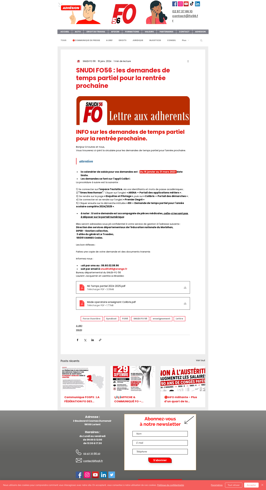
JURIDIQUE (138, 40)
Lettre (179, 318)
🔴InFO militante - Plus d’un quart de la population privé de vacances (180, 399)
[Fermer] (262, 485)
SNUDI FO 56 (140, 318)
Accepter (251, 485)
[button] (201, 40)
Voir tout (200, 360)
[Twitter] (111, 475)
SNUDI (79, 330)
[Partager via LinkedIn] (92, 339)
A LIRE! (109, 40)
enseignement (161, 318)
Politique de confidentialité (170, 485)
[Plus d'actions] (188, 61)
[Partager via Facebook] (77, 339)
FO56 (125, 318)
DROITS (122, 40)
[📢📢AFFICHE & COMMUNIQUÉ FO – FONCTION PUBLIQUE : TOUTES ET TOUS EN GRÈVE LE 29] (133, 378)
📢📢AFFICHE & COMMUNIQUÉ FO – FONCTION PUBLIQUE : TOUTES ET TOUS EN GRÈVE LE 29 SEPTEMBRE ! (131, 399)
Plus (184, 40)
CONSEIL (171, 40)
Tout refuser (234, 485)
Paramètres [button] (217, 485)
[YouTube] (186, 3)
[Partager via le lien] (100, 339)
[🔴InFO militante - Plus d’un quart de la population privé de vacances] (183, 378)
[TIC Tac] (191, 3)
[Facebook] (174, 3)
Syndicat (111, 318)
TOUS (63, 40)
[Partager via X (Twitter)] (85, 339)
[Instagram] (180, 3)
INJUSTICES (155, 40)
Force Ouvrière (92, 318)
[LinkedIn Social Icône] (197, 3)
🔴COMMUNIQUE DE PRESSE (86, 40)
